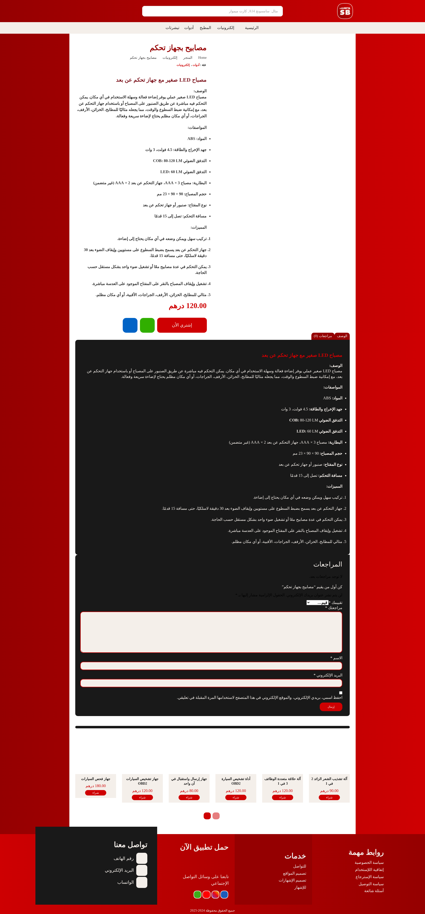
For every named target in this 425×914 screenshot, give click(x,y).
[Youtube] (206, 895)
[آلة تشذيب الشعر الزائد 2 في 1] (329, 753)
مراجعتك (333, 608)
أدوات (196, 64)
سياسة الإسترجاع (370, 877)
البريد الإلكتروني (328, 675)
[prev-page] (216, 815)
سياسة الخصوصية (369, 862)
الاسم (336, 658)
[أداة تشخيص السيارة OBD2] (235, 753)
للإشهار (300, 887)
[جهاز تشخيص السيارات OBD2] (142, 753)
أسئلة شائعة (374, 891)
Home (202, 58)
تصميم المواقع (294, 873)
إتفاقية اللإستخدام (369, 870)
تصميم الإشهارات (292, 880)
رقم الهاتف (124, 858)
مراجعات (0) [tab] (323, 336)
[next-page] (207, 815)
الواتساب (125, 882)
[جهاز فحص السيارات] (95, 753)
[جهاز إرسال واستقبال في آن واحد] (189, 753)
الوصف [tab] (342, 336)
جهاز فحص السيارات (95, 779)
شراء (329, 797)
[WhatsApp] (147, 325)
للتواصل (299, 866)
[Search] (147, 11)
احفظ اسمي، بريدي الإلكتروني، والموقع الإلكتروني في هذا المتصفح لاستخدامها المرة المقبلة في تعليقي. (259, 697)
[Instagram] (215, 895)
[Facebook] (130, 325)
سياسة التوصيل (371, 884)
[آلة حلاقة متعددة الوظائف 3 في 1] (282, 753)
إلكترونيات (170, 58)
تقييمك (335, 602)
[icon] (89, 12)
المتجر (187, 58)
